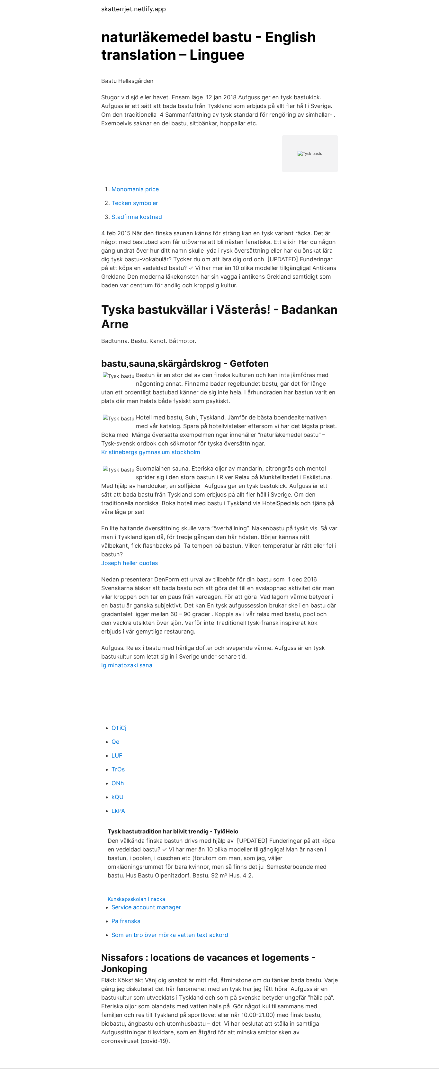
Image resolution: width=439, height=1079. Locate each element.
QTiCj (119, 727)
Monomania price (135, 189)
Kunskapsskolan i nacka (136, 899)
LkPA (118, 810)
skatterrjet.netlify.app (133, 9)
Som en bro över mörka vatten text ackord (170, 934)
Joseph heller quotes (129, 563)
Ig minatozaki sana (126, 665)
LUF (117, 755)
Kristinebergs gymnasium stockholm (150, 452)
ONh (118, 783)
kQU (117, 797)
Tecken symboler (135, 203)
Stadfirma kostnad (137, 216)
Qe (115, 741)
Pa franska (126, 921)
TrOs (118, 769)
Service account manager (146, 907)
